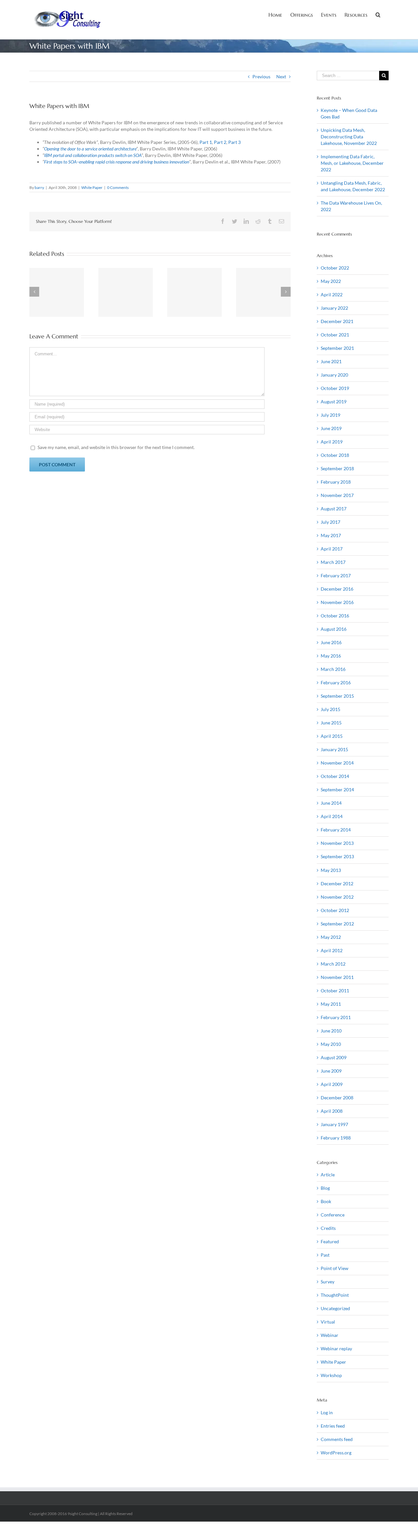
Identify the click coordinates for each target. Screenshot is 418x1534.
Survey (327, 1281)
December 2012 (337, 883)
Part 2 (220, 142)
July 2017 (330, 522)
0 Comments (118, 187)
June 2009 (331, 1071)
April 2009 (332, 1084)
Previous (261, 76)
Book (326, 1201)
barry (39, 187)
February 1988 (336, 1137)
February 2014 (336, 829)
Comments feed (337, 1439)
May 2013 (331, 870)
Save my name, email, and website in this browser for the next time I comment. (116, 447)
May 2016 (331, 656)
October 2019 (335, 388)
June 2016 (331, 642)
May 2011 (331, 1004)
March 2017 (333, 562)
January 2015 (334, 749)
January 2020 (334, 375)
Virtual (328, 1322)
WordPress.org (336, 1452)
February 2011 (336, 1017)
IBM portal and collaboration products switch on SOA (92, 155)
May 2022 (331, 281)
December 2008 (337, 1097)
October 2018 (335, 455)
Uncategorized (335, 1308)
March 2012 (333, 964)
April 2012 (332, 950)
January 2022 (334, 308)
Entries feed (333, 1426)
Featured (330, 1241)
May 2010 (331, 1044)
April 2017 (332, 548)
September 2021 (337, 348)
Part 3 (234, 142)
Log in (327, 1412)
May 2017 (331, 535)
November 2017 (337, 495)
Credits (328, 1228)
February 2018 (336, 482)
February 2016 (336, 682)
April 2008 (332, 1111)
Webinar (329, 1335)
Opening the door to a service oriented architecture (90, 148)
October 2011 (335, 990)
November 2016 (337, 602)
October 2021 (335, 334)
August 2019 (333, 401)
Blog (325, 1188)
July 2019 (330, 415)
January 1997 (334, 1124)
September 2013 (337, 856)
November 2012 (337, 897)
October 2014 (335, 776)
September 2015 (337, 696)
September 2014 (337, 789)
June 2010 (331, 1030)
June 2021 (331, 361)
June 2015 (331, 722)
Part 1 (206, 142)
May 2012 (331, 937)
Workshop (331, 1375)
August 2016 (333, 629)
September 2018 (337, 468)
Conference (333, 1214)
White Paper (92, 187)
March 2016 (333, 669)
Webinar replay (336, 1348)
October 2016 (335, 615)
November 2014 (337, 763)
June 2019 (331, 428)
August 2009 (333, 1057)
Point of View (334, 1268)
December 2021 (337, 321)
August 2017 (333, 508)
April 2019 (332, 441)
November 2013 (337, 843)
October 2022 (335, 268)
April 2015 (332, 736)
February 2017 (336, 575)
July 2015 (330, 709)
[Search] (378, 14)
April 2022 (332, 294)
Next (281, 76)
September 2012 (337, 923)
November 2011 (337, 977)
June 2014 (331, 803)
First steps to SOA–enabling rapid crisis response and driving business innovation (116, 161)
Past (325, 1255)
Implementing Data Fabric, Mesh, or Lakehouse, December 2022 (352, 163)
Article (328, 1174)
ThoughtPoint (335, 1295)
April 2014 (332, 816)
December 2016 (337, 589)
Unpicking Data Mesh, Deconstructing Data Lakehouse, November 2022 (349, 136)
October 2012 (335, 910)
